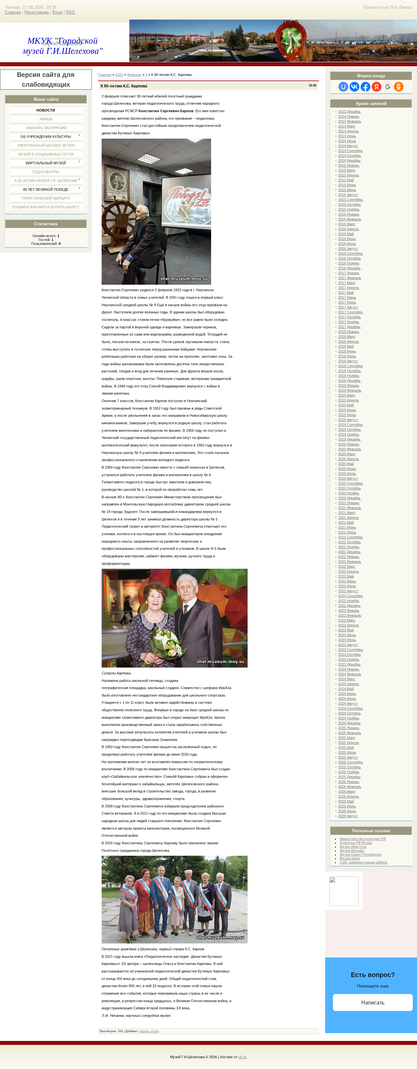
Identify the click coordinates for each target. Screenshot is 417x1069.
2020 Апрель (348, 459)
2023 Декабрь (349, 664)
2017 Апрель (348, 288)
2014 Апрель (348, 131)
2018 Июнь (347, 351)
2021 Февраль (349, 508)
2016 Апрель (348, 229)
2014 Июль (347, 141)
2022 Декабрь (349, 606)
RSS (70, 12)
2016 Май (346, 234)
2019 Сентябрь (350, 425)
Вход (57, 12)
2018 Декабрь (349, 381)
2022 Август (348, 591)
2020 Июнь (347, 469)
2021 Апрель (348, 517)
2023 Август (348, 645)
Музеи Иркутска (353, 847)
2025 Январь (348, 728)
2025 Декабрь (349, 777)
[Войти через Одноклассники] (399, 87)
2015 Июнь (347, 185)
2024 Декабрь (349, 723)
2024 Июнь (347, 694)
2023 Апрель (348, 625)
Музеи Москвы (352, 850)
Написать (372, 1002)
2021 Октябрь (349, 542)
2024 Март (346, 679)
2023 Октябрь (349, 654)
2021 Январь (348, 503)
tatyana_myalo (149, 1031)
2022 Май (346, 576)
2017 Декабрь (349, 327)
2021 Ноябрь (348, 547)
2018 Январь (348, 332)
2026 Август (348, 816)
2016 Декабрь (349, 268)
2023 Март (346, 620)
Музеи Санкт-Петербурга (360, 854)
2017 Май (346, 292)
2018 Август (348, 361)
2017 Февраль (349, 278)
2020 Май (346, 464)
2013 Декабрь (349, 111)
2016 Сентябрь (350, 253)
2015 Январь (348, 165)
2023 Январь (348, 610)
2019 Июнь (347, 410)
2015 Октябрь (349, 204)
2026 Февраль (349, 787)
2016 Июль (347, 244)
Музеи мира (350, 858)
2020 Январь (348, 444)
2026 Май (346, 801)
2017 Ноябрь (348, 322)
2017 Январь (348, 273)
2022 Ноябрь (348, 601)
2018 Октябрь (349, 371)
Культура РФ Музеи (356, 843)
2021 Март (346, 513)
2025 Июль (347, 752)
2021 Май (346, 522)
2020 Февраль (349, 449)
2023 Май (346, 630)
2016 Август (348, 248)
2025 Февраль (349, 733)
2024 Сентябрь (350, 708)
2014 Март (346, 126)
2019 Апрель (348, 400)
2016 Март (346, 224)
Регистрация (36, 12)
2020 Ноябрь (348, 493)
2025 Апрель (348, 743)
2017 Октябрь (349, 317)
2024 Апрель (348, 684)
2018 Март (346, 337)
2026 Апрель (348, 796)
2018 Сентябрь (350, 366)
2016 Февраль (349, 219)
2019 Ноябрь (348, 434)
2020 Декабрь (349, 498)
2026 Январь (348, 782)
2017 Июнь (347, 297)
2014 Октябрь (349, 156)
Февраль (134, 75)
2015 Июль (347, 190)
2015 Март (346, 170)
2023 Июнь (347, 635)
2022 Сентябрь (350, 596)
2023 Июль (347, 640)
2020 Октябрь (349, 488)
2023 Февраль (349, 615)
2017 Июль (347, 302)
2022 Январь (348, 557)
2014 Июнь (347, 136)
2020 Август (348, 478)
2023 (119, 75)
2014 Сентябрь (350, 151)
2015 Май (346, 180)
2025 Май (346, 747)
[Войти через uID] (343, 87)
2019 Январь (348, 385)
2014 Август (348, 146)
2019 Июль (347, 415)
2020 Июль (347, 473)
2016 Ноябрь (348, 263)
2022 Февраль (349, 562)
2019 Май (346, 405)
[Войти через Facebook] (365, 87)
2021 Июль (347, 532)
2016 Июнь (347, 239)
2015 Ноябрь (348, 209)
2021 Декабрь (349, 552)
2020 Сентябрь (350, 483)
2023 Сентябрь (350, 650)
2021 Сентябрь (350, 537)
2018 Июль (347, 356)
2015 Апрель (348, 175)
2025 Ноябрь (348, 772)
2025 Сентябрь (350, 762)
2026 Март (346, 791)
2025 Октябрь (349, 767)
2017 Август (348, 307)
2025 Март (346, 738)
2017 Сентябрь (350, 312)
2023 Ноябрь (348, 659)
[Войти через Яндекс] (376, 87)
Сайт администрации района (363, 862)
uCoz (242, 1057)
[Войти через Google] (388, 87)
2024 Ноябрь (348, 718)
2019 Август (348, 420)
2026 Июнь (347, 806)
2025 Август (348, 757)
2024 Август (348, 703)
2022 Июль (347, 586)
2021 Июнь (347, 527)
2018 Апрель (348, 341)
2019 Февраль (349, 390)
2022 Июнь (347, 581)
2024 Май (346, 689)
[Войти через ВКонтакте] (354, 87)
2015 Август (348, 195)
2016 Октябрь (349, 258)
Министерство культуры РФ (363, 839)
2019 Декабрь (349, 439)
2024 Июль (347, 698)
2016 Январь (348, 214)
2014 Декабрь (349, 160)
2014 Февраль (349, 121)
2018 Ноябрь (348, 376)
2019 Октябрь (349, 429)
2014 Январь (348, 116)
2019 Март (346, 395)
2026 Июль (347, 811)
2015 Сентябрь (350, 200)
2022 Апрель (348, 571)
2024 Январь (348, 669)
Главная (13, 12)
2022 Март (346, 566)
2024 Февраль (349, 674)
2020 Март (346, 454)
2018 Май (346, 346)
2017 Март (346, 283)
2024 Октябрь (349, 713)
